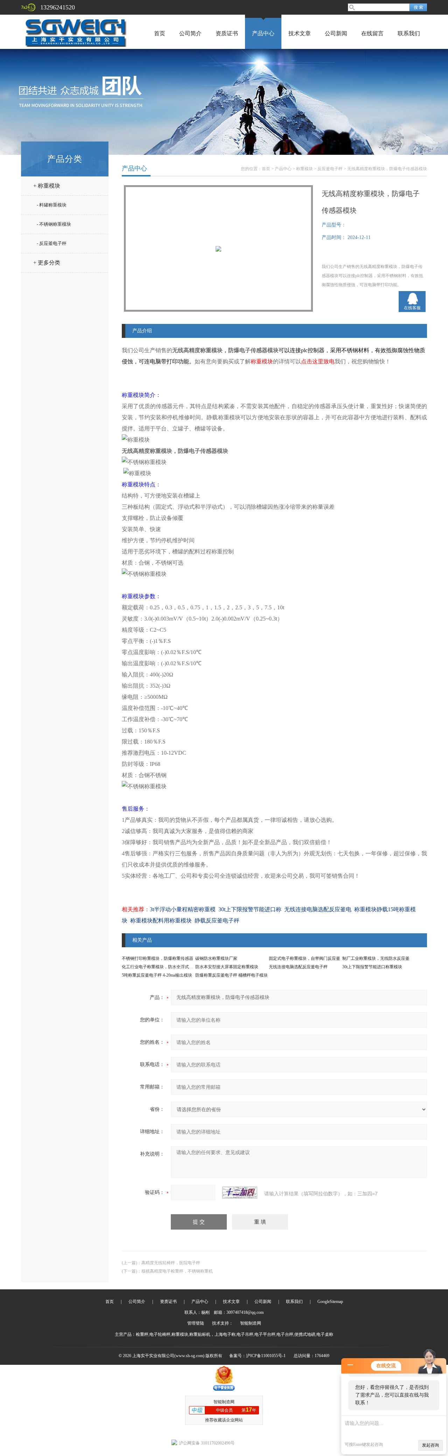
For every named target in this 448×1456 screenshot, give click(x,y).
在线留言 (372, 33)
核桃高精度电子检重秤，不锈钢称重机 (177, 1271)
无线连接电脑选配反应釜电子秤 (298, 966)
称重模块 (304, 168)
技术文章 (299, 33)
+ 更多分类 (46, 263)
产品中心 (263, 33)
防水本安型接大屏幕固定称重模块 (226, 966)
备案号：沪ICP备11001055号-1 (257, 1355)
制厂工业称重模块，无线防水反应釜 (376, 958)
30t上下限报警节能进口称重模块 (372, 966)
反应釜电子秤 (330, 168)
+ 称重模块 (46, 186)
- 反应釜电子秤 (51, 243)
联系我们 (409, 33)
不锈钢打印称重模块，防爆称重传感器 (157, 958)
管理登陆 (195, 1323)
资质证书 (227, 33)
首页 (159, 33)
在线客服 (412, 307)
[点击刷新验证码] (239, 1192)
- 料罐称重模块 (51, 205)
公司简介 (190, 33)
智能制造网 (250, 1323)
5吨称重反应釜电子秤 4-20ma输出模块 (157, 975)
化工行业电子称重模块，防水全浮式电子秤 (162, 966)
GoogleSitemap (330, 1301)
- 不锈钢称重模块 (54, 224)
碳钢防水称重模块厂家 (216, 958)
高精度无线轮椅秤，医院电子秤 (170, 1262)
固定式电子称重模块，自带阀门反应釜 (304, 958)
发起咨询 (430, 1445)
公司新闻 (336, 33)
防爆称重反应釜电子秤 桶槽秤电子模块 (231, 975)
